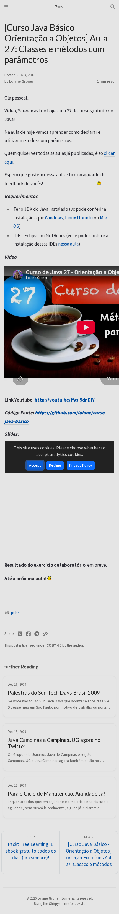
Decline (55, 465)
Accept (35, 465)
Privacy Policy (80, 465)
